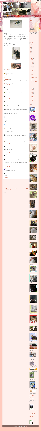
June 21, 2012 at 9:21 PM (7, 166)
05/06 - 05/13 (32, 89)
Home (4, 16)
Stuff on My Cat (31, 418)
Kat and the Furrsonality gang (8, 148)
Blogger (26, 426)
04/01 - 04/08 (32, 93)
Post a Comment (6, 177)
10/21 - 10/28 (32, 62)
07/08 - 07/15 (32, 74)
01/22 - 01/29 (32, 100)
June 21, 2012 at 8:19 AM (7, 98)
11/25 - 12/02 (32, 58)
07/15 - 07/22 (32, 73)
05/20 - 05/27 (32, 88)
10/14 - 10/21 (32, 63)
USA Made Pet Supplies (32, 398)
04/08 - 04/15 (32, 92)
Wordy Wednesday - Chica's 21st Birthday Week (34, 82)
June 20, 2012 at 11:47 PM (7, 77)
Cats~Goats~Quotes (7, 100)
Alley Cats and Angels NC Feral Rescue (33, 413)
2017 (30, 51)
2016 (30, 52)
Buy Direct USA (31, 397)
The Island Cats (6, 154)
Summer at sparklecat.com (7, 79)
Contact (11, 16)
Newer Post (5, 188)
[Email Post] (11, 69)
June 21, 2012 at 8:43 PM (7, 152)
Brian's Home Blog (7, 112)
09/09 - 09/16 (32, 67)
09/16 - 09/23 (32, 66)
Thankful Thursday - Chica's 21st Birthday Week (34, 81)
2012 (30, 55)
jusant (22, 426)
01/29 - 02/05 (32, 99)
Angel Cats (14, 16)
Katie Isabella (6, 145)
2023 (30, 47)
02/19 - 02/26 (32, 97)
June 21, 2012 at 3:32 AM (7, 84)
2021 (30, 48)
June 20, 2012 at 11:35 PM (7, 74)
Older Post (26, 188)
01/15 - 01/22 (32, 101)
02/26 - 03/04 (32, 96)
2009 (30, 104)
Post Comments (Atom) (8, 189)
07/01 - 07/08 (32, 75)
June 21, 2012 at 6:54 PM (7, 143)
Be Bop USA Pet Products (32, 395)
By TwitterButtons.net (32, 44)
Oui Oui (5, 168)
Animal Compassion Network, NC (33, 414)
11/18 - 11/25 (32, 59)
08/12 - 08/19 (32, 70)
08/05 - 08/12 (32, 71)
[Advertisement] (15, 183)
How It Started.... (7, 16)
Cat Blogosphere (31, 416)
